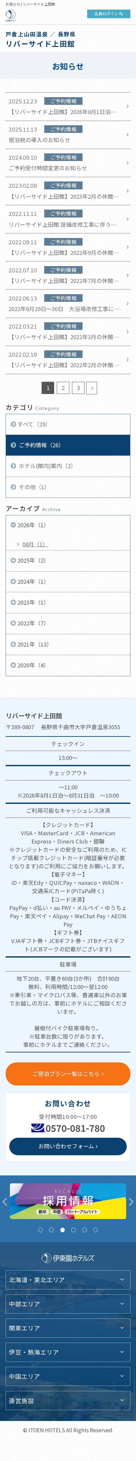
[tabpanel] (68, 1201)
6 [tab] (95, 1230)
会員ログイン (106, 13)
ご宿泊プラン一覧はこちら (66, 1074)
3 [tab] (62, 1230)
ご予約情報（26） (40, 445)
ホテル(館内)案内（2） (46, 466)
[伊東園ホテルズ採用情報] (68, 1201)
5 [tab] (84, 1230)
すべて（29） (34, 424)
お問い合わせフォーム (66, 1146)
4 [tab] (73, 1230)
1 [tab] (40, 1230)
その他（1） (33, 487)
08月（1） (35, 544)
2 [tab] (51, 1230)
